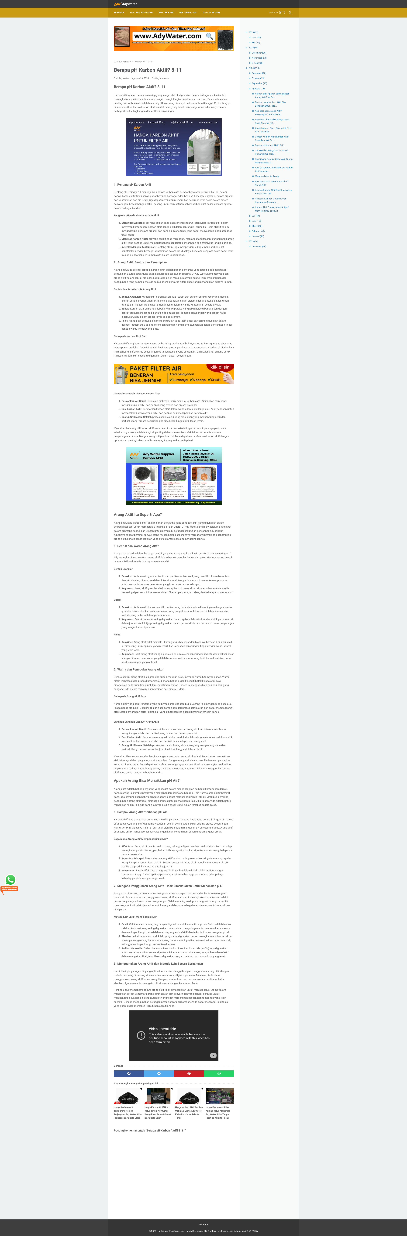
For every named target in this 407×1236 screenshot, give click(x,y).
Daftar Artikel (212, 12)
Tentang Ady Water (141, 12)
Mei (256, 42)
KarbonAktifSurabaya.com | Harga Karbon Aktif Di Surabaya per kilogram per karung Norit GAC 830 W (208, 1231)
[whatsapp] (219, 1073)
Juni (256, 37)
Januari (258, 236)
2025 (253, 47)
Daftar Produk (188, 12)
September (259, 83)
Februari (258, 231)
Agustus (258, 88)
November (259, 58)
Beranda (119, 12)
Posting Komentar (160, 78)
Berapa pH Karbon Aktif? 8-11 (269, 145)
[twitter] (159, 1073)
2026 (253, 32)
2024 (254, 68)
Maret (257, 226)
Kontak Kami (166, 12)
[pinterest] (189, 1073)
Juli (256, 216)
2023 (253, 241)
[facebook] (129, 1073)
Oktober (257, 63)
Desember (259, 52)
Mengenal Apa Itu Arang (267, 176)
